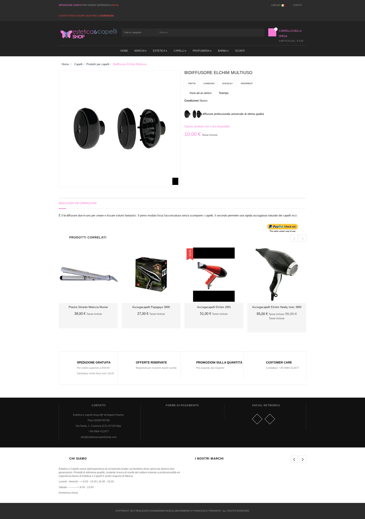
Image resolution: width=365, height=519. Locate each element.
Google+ (227, 83)
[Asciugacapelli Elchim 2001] (214, 274)
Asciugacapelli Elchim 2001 (214, 307)
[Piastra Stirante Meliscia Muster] (88, 274)
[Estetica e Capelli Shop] (88, 33)
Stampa (223, 93)
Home (65, 64)
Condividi (208, 83)
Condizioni (191, 100)
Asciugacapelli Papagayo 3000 (151, 307)
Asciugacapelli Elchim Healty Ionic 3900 (276, 307)
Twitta (191, 83)
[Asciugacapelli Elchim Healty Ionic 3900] (276, 274)
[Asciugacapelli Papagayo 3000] (151, 274)
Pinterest (246, 83)
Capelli (78, 64)
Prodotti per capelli (97, 64)
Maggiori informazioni (78, 203)
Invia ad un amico (200, 93)
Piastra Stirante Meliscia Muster (88, 307)
